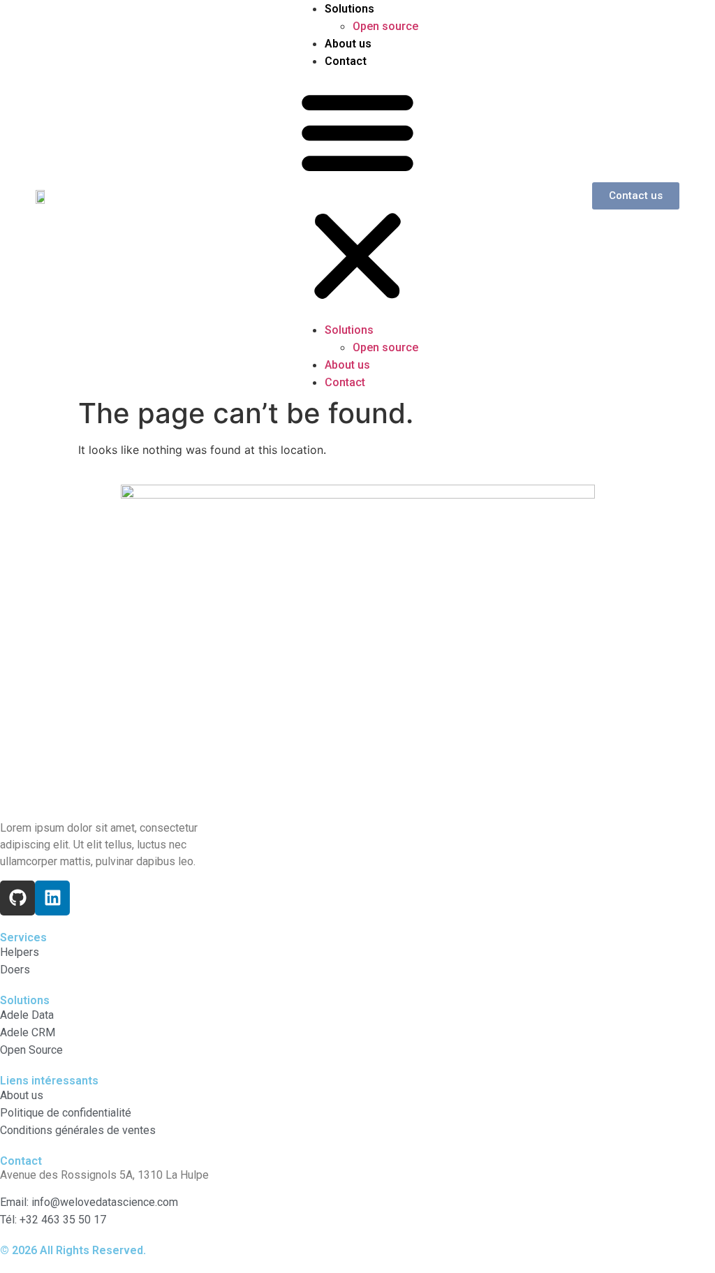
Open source (385, 26)
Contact (346, 61)
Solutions (349, 8)
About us (348, 43)
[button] (357, 195)
